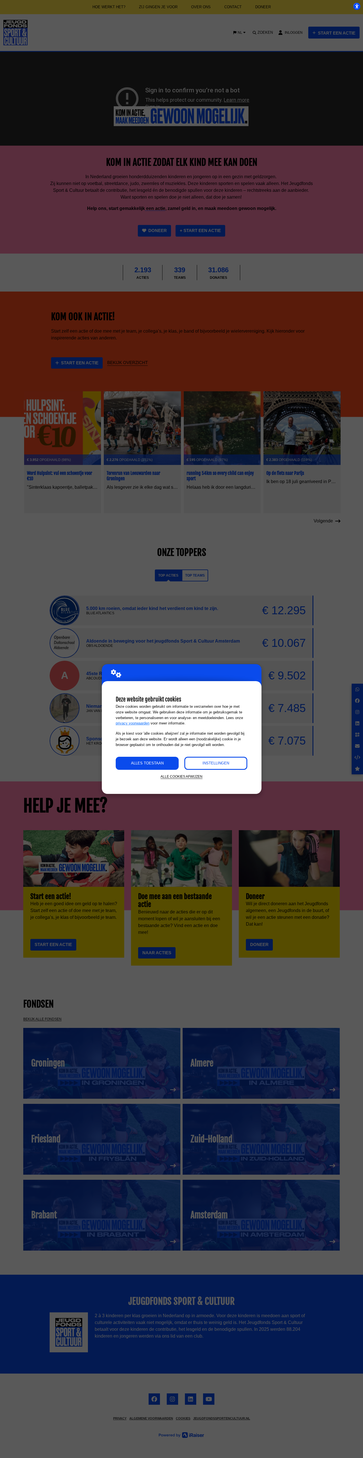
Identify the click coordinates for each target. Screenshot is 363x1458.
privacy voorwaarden (132, 723)
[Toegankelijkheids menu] (356, 6)
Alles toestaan (147, 763)
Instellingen (215, 763)
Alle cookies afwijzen (181, 776)
